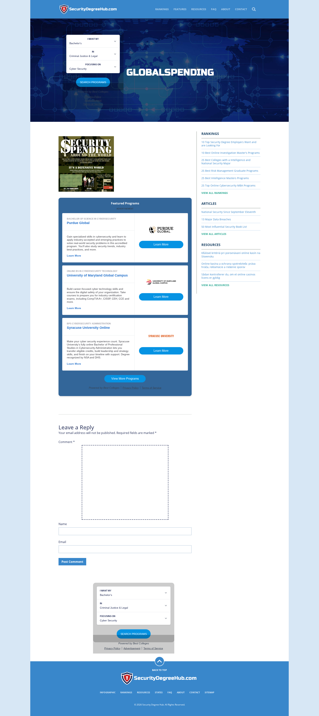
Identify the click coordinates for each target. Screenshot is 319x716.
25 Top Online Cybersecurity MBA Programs (228, 185)
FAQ (213, 9)
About (225, 9)
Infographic (108, 692)
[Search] (253, 9)
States (159, 692)
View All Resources (215, 285)
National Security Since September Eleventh (228, 212)
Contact (241, 9)
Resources (198, 9)
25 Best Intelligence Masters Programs (225, 178)
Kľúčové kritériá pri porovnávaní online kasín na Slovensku (230, 254)
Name (63, 524)
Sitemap (209, 692)
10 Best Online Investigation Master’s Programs (230, 153)
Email (62, 542)
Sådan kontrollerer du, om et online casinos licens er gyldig (228, 276)
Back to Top (159, 670)
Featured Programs (125, 203)
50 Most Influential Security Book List (224, 226)
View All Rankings (214, 193)
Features (180, 9)
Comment (67, 442)
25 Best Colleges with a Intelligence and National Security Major (226, 161)
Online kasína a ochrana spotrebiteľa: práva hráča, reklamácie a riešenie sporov (228, 265)
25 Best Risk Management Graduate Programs (229, 170)
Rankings (162, 9)
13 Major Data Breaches (216, 219)
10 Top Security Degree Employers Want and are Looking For (228, 143)
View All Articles (213, 234)
